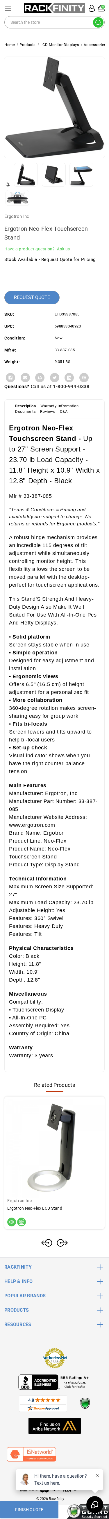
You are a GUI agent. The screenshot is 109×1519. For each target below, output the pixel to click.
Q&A (64, 411)
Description (25, 406)
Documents (25, 411)
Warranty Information (59, 406)
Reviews (47, 411)
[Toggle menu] (8, 8)
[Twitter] (54, 377)
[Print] (39, 377)
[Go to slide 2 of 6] (62, 1243)
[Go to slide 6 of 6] (47, 1243)
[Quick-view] (11, 1222)
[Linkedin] (69, 377)
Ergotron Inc (16, 216)
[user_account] (91, 8)
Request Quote (32, 297)
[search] (98, 22)
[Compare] (21, 1222)
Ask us (63, 249)
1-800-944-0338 (71, 386)
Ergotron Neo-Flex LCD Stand (34, 1208)
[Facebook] (10, 377)
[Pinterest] (84, 377)
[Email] (25, 377)
